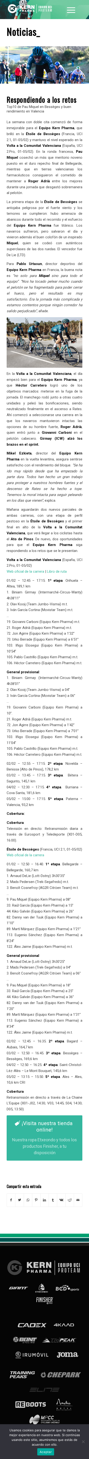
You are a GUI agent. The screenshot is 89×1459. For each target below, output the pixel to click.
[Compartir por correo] (78, 1200)
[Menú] (71, 9)
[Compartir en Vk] (61, 1200)
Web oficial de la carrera (25, 571)
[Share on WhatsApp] (28, 1200)
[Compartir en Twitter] (19, 1200)
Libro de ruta (57, 571)
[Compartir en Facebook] (11, 1200)
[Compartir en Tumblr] (53, 1200)
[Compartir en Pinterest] (36, 1200)
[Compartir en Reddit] (70, 1200)
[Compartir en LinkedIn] (45, 1200)
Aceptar (46, 1452)
